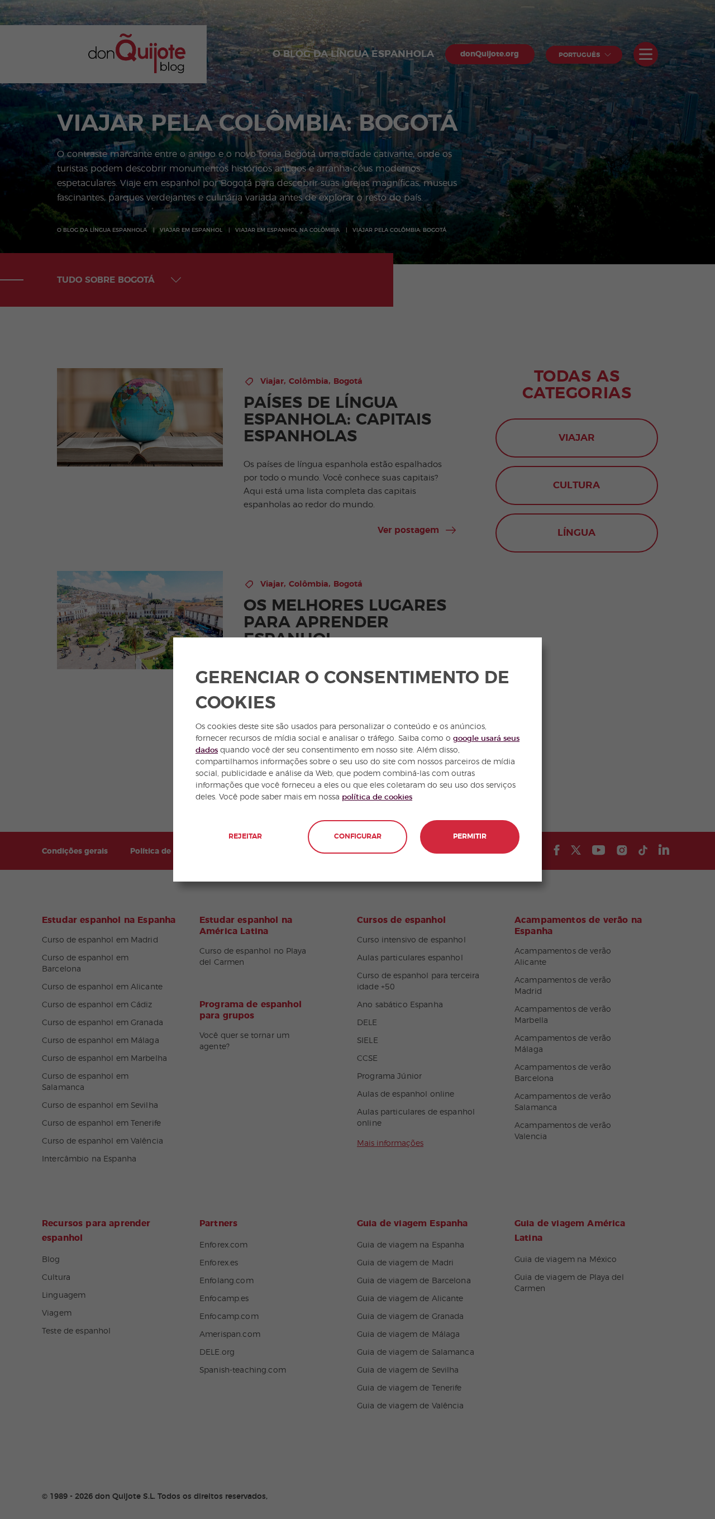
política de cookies (377, 797)
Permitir (470, 836)
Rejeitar (245, 836)
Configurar (358, 836)
